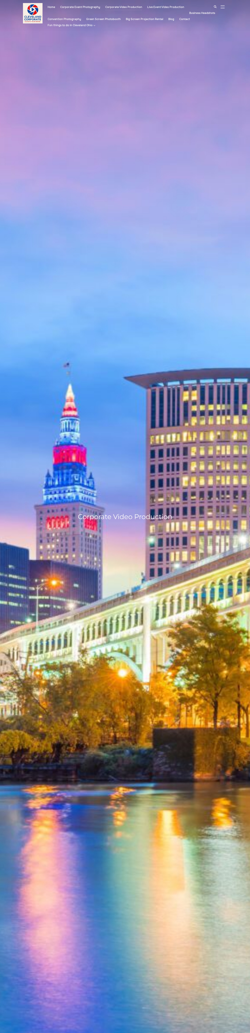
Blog (171, 19)
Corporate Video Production (123, 7)
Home (51, 7)
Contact (184, 19)
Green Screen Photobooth (103, 19)
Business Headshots (202, 13)
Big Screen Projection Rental (144, 19)
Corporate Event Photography (80, 7)
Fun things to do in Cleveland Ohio (70, 25)
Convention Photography (64, 19)
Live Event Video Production (165, 7)
